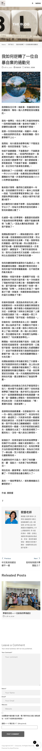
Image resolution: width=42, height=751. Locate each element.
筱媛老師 (18, 67)
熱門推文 (11, 44)
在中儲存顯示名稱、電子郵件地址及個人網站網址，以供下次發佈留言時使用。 (21, 717)
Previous (7, 558)
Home (4, 44)
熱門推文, (28, 67)
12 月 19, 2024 (9, 616)
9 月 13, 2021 (7, 67)
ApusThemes (14, 748)
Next (36, 558)
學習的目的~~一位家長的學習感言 (17, 613)
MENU (38, 3)
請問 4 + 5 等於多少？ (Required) (14, 723)
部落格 (33, 67)
